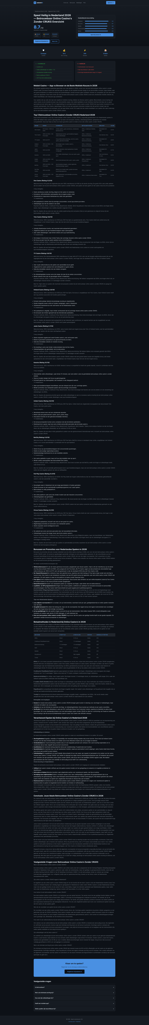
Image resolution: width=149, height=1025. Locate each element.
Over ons (65, 2)
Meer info (54, 41)
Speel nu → (111, 2)
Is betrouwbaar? (40, 987)
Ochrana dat (72, 1021)
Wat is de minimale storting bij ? (44, 992)
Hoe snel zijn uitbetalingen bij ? (44, 998)
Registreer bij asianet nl (41, 41)
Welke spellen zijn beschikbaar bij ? (45, 1008)
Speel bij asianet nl (96, 34)
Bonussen (72, 2)
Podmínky (78, 1021)
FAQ (84, 2)
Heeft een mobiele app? (42, 1003)
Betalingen (79, 2)
